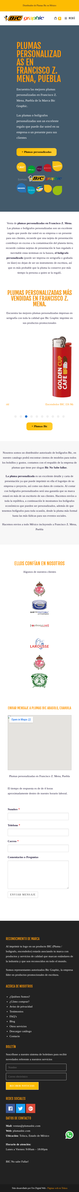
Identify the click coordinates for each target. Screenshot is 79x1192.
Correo (13, 841)
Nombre (14, 809)
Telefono (14, 825)
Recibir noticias (22, 1086)
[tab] (63, 416)
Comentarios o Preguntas (23, 857)
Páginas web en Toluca (57, 1188)
